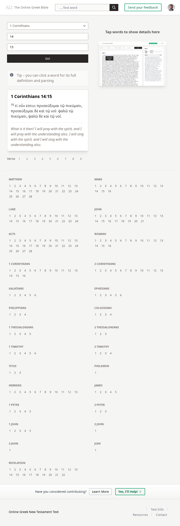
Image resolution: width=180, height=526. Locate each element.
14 (10, 191)
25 (10, 196)
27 (23, 196)
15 (17, 191)
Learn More (100, 491)
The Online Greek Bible (30, 7)
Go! (47, 58)
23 (70, 191)
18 (37, 191)
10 (56, 186)
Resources (140, 515)
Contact (161, 515)
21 (56, 191)
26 (17, 196)
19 (43, 191)
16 (23, 191)
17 (30, 191)
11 (62, 186)
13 (75, 186)
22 (63, 191)
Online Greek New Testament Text (34, 512)
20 (50, 191)
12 (69, 186)
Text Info (157, 509)
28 (30, 196)
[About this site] (171, 7)
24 (76, 191)
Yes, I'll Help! (128, 491)
